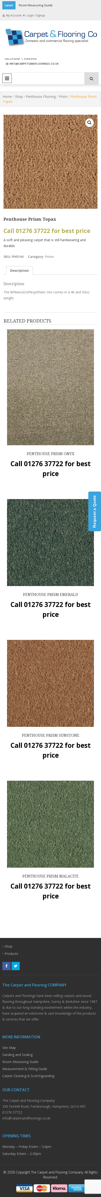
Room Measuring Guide (36, 5)
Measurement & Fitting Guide (24, 1069)
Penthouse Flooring (41, 96)
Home (7, 96)
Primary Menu (7, 78)
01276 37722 (30, 58)
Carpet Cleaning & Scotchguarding (28, 1076)
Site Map (9, 1047)
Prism (63, 96)
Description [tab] (19, 270)
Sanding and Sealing (17, 1054)
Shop (19, 96)
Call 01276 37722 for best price (47, 231)
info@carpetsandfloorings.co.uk (34, 63)
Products (11, 953)
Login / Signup (35, 15)
